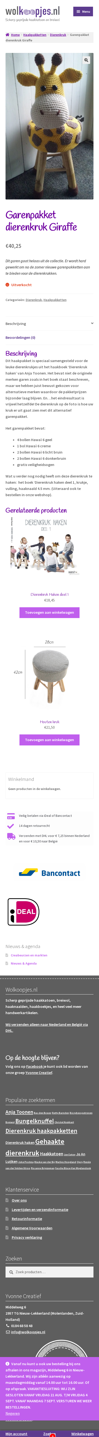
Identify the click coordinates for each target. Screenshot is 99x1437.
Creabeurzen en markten (29, 955)
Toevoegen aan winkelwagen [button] (49, 612)
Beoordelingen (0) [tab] (20, 337)
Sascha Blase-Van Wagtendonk (73, 1168)
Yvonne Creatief (38, 1072)
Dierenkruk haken (20, 1142)
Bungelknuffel (34, 1121)
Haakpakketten (34, 35)
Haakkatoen (51, 1154)
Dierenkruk (58, 35)
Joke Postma (26, 1162)
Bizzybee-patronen (81, 1112)
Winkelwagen (82, 1433)
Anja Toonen (19, 1112)
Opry (80, 1162)
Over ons (19, 1200)
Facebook (34, 1066)
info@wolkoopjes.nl (28, 1331)
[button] (86, 60)
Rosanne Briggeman (43, 1168)
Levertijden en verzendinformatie (40, 1209)
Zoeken (49, 1433)
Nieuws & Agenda (24, 963)
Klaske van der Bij (44, 1162)
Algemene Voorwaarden (32, 1228)
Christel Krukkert (64, 1122)
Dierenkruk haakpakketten (41, 1131)
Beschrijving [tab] (16, 323)
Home (15, 35)
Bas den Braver (42, 1112)
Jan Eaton (69, 1154)
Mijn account (16, 1433)
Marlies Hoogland (66, 1162)
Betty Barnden (60, 1112)
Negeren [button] (13, 1413)
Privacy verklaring (27, 1237)
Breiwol (10, 1122)
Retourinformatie (27, 1218)
